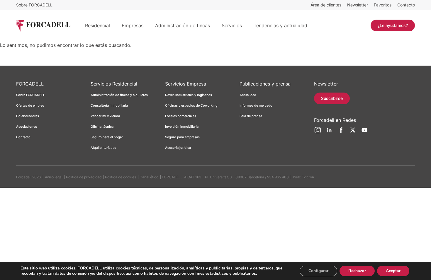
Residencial (97, 25)
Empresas (132, 25)
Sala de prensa (251, 116)
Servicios (232, 25)
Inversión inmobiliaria (181, 126)
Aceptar (393, 271)
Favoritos (382, 4)
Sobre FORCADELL (34, 4)
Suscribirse (332, 98)
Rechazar (357, 271)
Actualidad (248, 95)
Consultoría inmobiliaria (109, 105)
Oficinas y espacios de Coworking (191, 105)
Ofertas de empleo (30, 105)
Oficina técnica (102, 126)
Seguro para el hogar (107, 137)
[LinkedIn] (329, 132)
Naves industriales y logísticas (188, 95)
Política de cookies (120, 177)
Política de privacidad (83, 177)
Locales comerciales (180, 116)
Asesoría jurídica (178, 148)
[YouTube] (364, 132)
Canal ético (149, 177)
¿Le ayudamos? (393, 25)
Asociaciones (26, 126)
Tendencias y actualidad (280, 25)
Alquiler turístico (103, 148)
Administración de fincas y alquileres (119, 95)
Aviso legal (53, 177)
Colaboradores (27, 116)
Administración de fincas (182, 25)
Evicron (308, 177)
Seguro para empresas (182, 137)
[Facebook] (341, 132)
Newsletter (357, 4)
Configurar (318, 271)
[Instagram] (317, 132)
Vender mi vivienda (105, 116)
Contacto (406, 4)
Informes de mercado (256, 105)
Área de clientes (325, 4)
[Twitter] (352, 132)
